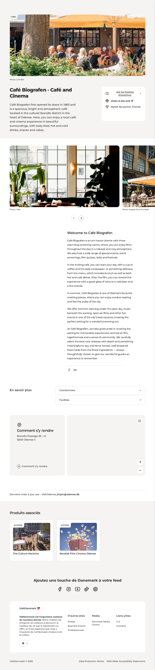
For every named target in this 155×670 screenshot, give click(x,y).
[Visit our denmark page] (59, 589)
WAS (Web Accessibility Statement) (126, 661)
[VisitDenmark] (29, 608)
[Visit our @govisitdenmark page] (86, 589)
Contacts (121, 626)
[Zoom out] (140, 470)
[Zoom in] (140, 462)
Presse (71, 621)
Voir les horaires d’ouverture (125, 93)
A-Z (118, 621)
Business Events (77, 626)
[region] (106, 445)
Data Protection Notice (91, 661)
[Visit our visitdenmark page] (77, 589)
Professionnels (76, 630)
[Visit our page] (68, 589)
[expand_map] (139, 421)
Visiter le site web (120, 100)
